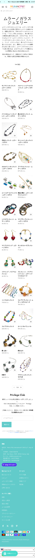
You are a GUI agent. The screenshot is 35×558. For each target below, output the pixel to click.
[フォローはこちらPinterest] (17, 526)
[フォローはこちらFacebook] (3, 526)
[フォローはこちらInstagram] (12, 526)
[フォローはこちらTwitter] (7, 526)
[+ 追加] (14, 80)
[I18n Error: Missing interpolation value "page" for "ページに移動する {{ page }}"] (21, 387)
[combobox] (17, 550)
